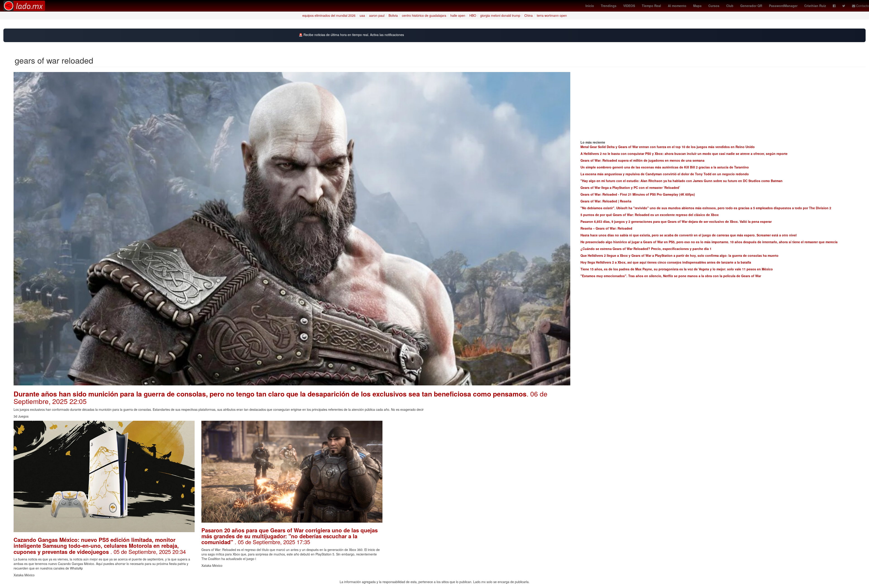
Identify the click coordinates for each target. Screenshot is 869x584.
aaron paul (376, 15)
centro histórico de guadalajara (424, 15)
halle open (457, 15)
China (528, 15)
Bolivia (393, 15)
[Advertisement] (479, 452)
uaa (362, 15)
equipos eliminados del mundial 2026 (329, 15)
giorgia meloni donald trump (500, 15)
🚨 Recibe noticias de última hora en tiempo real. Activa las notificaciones (351, 34)
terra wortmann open (552, 15)
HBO (472, 15)
